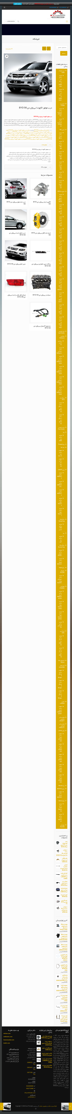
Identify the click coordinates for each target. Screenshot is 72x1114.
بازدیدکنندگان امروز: (14, 1054)
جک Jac (62, 447)
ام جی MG (62, 129)
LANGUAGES (11, 21)
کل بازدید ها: (15, 1059)
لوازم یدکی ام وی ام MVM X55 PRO (60, 322)
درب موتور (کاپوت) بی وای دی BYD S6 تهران (38, 135)
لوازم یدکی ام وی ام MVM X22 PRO (60, 258)
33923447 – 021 (31, 1068)
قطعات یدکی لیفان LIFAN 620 (60, 747)
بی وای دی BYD (62, 399)
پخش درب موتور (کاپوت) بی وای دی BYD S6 (19, 130)
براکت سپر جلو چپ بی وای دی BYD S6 (41, 265)
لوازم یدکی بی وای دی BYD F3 (60, 407)
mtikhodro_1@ (31, 1097)
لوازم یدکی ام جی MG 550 (60, 165)
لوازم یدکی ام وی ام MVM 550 (60, 233)
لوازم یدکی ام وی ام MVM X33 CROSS (60, 284)
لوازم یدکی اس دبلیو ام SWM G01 (60, 81)
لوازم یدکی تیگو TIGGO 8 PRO (60, 615)
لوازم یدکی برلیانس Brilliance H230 (60, 370)
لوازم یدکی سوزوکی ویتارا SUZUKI (60, 579)
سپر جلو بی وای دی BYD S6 (16, 264)
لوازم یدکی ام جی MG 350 (60, 145)
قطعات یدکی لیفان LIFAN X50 (60, 768)
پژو (63, 432)
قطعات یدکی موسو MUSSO (60, 794)
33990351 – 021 (31, 1063)
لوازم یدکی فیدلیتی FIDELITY (61, 726)
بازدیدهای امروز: (15, 1052)
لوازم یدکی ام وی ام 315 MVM (60, 198)
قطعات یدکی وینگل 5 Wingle (60, 684)
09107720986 (29, 1088)
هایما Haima (61, 801)
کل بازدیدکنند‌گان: (14, 1061)
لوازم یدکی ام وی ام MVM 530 (60, 221)
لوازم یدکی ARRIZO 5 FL (60, 484)
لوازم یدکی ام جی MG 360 (60, 155)
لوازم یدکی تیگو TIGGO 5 (60, 502)
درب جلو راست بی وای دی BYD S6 (17, 234)
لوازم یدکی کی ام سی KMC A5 (60, 640)
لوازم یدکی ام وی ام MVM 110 (60, 209)
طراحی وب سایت (52, 1106)
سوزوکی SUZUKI (62, 571)
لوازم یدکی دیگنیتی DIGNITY (61, 719)
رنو (63, 533)
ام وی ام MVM (61, 191)
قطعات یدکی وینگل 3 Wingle (60, 674)
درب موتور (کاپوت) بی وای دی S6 (20, 135)
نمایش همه (8, 49)
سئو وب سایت (42, 1106)
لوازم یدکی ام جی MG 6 (60, 175)
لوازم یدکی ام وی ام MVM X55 (60, 309)
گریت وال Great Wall (61, 666)
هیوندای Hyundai (62, 826)
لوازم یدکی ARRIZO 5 (60, 475)
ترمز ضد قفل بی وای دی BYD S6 (41, 234)
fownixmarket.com (8, 1040)
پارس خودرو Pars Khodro (61, 428)
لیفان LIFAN (61, 730)
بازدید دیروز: (15, 1056)
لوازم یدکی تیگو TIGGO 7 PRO (60, 605)
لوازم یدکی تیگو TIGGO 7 (60, 512)
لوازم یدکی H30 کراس (60, 527)
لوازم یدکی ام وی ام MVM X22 (60, 245)
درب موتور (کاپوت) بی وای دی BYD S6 (34, 133)
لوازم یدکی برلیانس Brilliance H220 (60, 360)
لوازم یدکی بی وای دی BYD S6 (41, 130)
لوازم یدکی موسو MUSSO (60, 561)
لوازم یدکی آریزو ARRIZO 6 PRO (60, 595)
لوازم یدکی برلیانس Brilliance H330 (60, 390)
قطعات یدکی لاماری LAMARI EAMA (60, 710)
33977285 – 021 (31, 1073)
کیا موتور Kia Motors (61, 661)
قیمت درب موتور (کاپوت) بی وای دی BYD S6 (37, 139)
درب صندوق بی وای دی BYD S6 (16, 203)
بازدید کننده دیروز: (14, 1058)
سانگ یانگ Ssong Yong (61, 546)
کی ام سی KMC (62, 632)
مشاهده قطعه (17, 4)
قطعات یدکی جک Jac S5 (60, 462)
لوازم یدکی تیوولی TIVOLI (60, 553)
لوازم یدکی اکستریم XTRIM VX (60, 122)
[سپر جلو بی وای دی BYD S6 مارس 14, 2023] (1, 1106)
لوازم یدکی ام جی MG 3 (60, 135)
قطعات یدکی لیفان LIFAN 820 (60, 758)
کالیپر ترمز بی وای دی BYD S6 (42, 203)
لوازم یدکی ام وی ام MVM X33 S (60, 297)
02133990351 (63, 7)
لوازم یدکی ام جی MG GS (60, 184)
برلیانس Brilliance (62, 337)
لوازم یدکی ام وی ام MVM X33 (60, 271)
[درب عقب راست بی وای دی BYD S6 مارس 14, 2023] (70, 1106)
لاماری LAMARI (62, 702)
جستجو (63, 53)
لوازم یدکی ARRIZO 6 (60, 492)
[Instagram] (4, 7)
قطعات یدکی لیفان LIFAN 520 (60, 737)
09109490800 (53, 7)
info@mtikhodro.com (29, 1093)
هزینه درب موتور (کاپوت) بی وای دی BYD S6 (15, 139)
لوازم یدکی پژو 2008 (60, 438)
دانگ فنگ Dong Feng (61, 520)
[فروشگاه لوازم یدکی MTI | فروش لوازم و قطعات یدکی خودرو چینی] (58, 14)
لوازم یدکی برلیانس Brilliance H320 (60, 380)
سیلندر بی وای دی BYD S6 (42, 295)
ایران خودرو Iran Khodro (61, 332)
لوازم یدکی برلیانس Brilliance (60, 350)
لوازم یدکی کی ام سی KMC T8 (60, 652)
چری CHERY (61, 470)
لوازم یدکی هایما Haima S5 (60, 807)
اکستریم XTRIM (62, 105)
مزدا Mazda (61, 785)
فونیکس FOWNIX (62, 587)
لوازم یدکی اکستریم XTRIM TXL (60, 112)
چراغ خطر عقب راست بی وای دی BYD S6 (17, 296)
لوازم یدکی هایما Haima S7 (60, 818)
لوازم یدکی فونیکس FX (60, 625)
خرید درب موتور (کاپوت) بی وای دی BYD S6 (23, 132)
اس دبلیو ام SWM (61, 71)
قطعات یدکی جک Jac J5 (60, 453)
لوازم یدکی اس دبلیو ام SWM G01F (60, 94)
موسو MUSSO (60, 789)
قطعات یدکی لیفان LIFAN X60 (60, 778)
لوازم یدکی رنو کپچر (60, 539)
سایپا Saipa (61, 567)
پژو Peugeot (61, 444)
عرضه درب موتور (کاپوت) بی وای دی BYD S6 (33, 137)
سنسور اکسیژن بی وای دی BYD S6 (42, 327)
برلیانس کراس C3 (60, 343)
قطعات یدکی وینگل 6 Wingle (60, 694)
